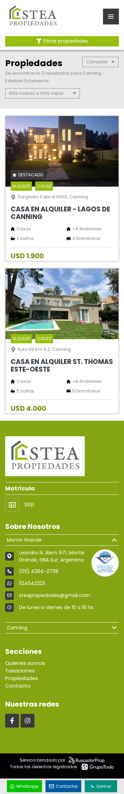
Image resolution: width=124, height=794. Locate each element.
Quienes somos (25, 663)
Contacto (18, 685)
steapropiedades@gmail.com (54, 595)
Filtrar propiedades (65, 41)
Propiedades (21, 678)
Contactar (67, 786)
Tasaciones (20, 670)
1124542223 (32, 583)
